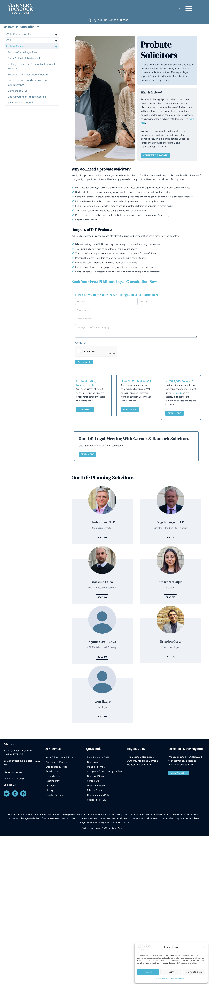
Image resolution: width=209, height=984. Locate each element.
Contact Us (10, 784)
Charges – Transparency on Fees (104, 771)
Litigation (51, 785)
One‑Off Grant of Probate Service (27, 96)
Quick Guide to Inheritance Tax (25, 58)
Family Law (52, 771)
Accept (148, 971)
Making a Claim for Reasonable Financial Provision (31, 66)
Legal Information (96, 785)
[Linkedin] (15, 793)
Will (8, 40)
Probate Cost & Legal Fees (23, 52)
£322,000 (177, 392)
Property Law (53, 776)
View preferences (194, 971)
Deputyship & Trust (56, 766)
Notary (49, 790)
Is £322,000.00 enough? (21, 102)
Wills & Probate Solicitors (22, 26)
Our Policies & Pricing (176, 978)
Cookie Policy (161, 978)
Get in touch (84, 362)
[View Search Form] (89, 20)
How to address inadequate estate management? (27, 82)
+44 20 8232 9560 (118, 20)
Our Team (92, 762)
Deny (171, 971)
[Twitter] (7, 793)
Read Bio (102, 537)
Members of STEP (18, 90)
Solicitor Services (55, 794)
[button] (203, 947)
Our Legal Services (97, 776)
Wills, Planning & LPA (18, 34)
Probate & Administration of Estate (28, 74)
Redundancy (53, 780)
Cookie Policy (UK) (96, 799)
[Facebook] (23, 793)
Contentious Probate (57, 762)
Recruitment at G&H (98, 757)
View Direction (178, 773)
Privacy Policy (94, 790)
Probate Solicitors (16, 46)
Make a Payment (96, 766)
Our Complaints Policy (99, 794)
